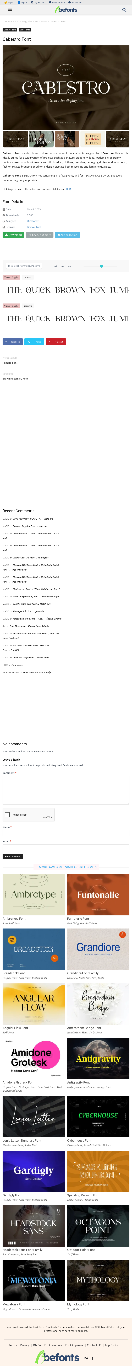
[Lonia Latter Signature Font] (34, 1116)
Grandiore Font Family (82, 973)
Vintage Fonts (39, 978)
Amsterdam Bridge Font (84, 1028)
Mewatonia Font (14, 1304)
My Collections (58, 2)
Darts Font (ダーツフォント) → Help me (33, 518)
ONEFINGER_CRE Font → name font (30, 557)
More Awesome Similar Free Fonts (68, 867)
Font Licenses (53, 1345)
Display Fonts (10, 29)
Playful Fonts (91, 1200)
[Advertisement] (28, 444)
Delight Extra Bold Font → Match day (32, 603)
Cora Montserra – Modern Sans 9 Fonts (29, 626)
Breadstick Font (14, 973)
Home (8, 21)
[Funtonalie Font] (98, 894)
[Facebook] (92, 1358)
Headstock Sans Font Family (22, 1250)
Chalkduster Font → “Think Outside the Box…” (36, 589)
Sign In (9, 2)
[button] (124, 11)
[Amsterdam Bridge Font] (98, 1003)
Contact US (94, 1345)
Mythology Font (78, 1304)
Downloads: (13, 215)
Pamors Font (10, 362)
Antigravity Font (78, 1082)
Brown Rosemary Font (15, 378)
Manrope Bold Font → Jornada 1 (29, 611)
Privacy (25, 1345)
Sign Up (22, 2)
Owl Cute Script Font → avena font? (31, 657)
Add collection (68, 235)
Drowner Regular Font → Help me (30, 526)
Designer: (11, 221)
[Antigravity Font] (98, 1058)
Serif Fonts (41, 21)
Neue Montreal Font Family (37, 672)
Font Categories (23, 21)
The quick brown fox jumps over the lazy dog (67, 290)
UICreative (33, 221)
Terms (13, 1345)
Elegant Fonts (10, 1309)
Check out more (41, 235)
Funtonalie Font (78, 918)
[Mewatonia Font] (34, 1280)
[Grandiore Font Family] (98, 949)
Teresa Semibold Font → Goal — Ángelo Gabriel (37, 618)
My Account (40, 2)
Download (15, 235)
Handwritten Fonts (77, 1032)
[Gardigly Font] (34, 1171)
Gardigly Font (12, 1195)
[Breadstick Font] (34, 949)
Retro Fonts (25, 1309)
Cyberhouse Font (79, 1140)
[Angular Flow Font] (34, 1003)
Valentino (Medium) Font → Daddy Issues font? (37, 596)
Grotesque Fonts (76, 978)
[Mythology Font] (98, 1280)
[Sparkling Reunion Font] (98, 1171)
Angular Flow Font (15, 1028)
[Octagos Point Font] (98, 1225)
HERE (69, 189)
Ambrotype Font (14, 918)
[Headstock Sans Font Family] (34, 1225)
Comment (9, 773)
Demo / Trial (34, 227)
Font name (17, 664)
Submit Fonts (78, 2)
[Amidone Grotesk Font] (34, 1058)
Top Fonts (111, 1345)
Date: (9, 209)
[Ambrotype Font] (34, 894)
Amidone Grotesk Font (19, 1082)
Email (7, 841)
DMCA (37, 1345)
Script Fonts (95, 1032)
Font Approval (74, 1345)
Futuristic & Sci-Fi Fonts (97, 1145)
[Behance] (86, 1358)
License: (10, 227)
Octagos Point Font (81, 1250)
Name (7, 827)
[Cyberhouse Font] (98, 1116)
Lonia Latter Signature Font (22, 1140)
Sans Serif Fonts (11, 923)
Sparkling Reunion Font (83, 1195)
